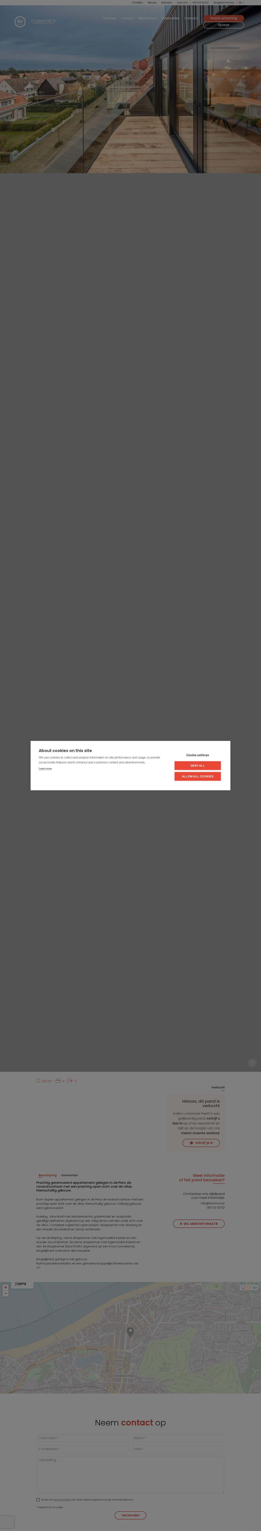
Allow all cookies (197, 776)
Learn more (45, 768)
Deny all (197, 765)
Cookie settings (197, 754)
